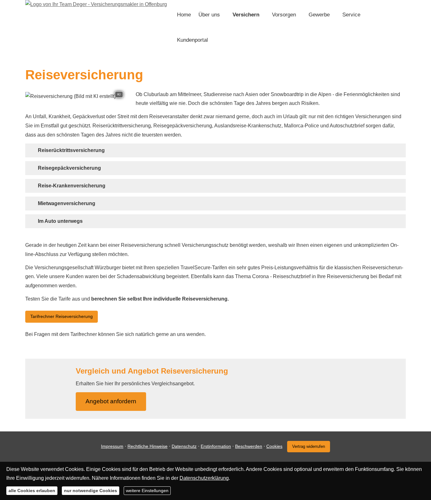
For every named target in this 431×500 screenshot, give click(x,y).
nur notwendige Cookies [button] (90, 490)
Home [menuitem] (184, 15)
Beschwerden (248, 446)
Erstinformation (216, 446)
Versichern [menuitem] (246, 15)
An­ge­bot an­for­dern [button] (111, 401)
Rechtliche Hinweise (147, 446)
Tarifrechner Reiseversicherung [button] (61, 316)
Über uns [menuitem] (209, 15)
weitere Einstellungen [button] (147, 490)
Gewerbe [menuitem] (319, 15)
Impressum (112, 446)
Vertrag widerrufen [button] (308, 446)
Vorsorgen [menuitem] (284, 15)
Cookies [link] (274, 446)
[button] (71, 150)
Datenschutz (184, 446)
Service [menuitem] (351, 15)
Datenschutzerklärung (204, 478)
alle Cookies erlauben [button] (32, 490)
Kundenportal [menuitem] (192, 40)
